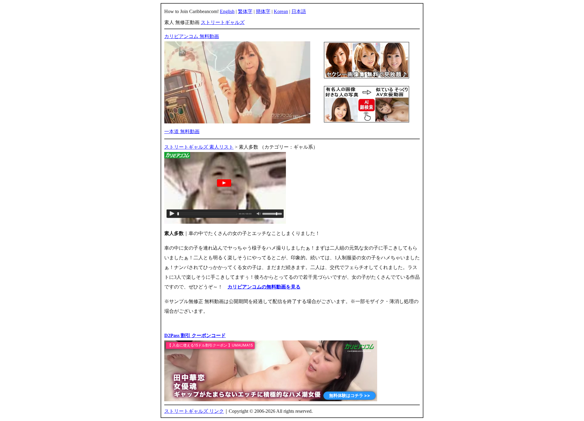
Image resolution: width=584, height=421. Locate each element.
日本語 (298, 11)
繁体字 (245, 11)
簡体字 (263, 11)
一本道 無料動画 (182, 131)
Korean (281, 11)
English (227, 11)
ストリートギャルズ (223, 22)
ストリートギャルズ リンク (194, 411)
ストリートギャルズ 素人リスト (199, 147)
